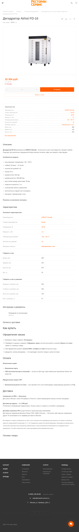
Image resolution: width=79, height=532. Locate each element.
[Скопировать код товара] (16, 22)
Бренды (6, 476)
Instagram (37, 513)
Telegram (42, 513)
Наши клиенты (26, 482)
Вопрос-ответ (65, 479)
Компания (26, 465)
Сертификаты (26, 479)
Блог (23, 477)
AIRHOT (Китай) (69, 110)
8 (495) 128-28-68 (34, 494)
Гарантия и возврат (67, 477)
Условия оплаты (66, 469)
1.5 (73, 117)
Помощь (65, 465)
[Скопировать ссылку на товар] (70, 19)
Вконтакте (32, 513)
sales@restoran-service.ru (41, 498)
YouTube (47, 513)
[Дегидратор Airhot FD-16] (39, 50)
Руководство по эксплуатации (18, 313)
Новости (24, 474)
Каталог (6, 465)
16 (73, 122)
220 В (72, 115)
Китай (72, 112)
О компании (25, 469)
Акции (5, 469)
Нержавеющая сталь (68, 124)
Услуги (5, 473)
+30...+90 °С (70, 120)
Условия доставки (67, 471)
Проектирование (47, 469)
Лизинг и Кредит (66, 474)
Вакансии (24, 471)
